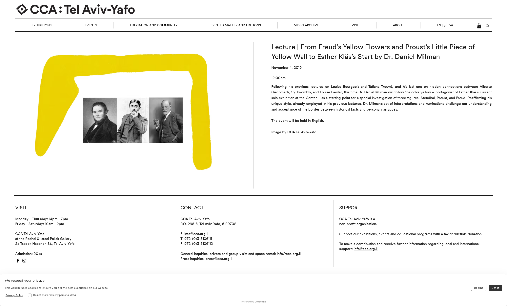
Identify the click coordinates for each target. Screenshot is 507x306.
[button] (444, 25)
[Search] (487, 26)
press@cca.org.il (219, 259)
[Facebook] (17, 260)
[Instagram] (24, 260)
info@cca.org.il (196, 234)
